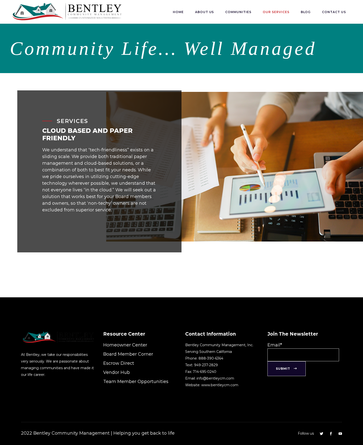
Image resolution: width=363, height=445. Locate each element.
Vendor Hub (116, 372)
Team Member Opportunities (135, 381)
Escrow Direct (118, 363)
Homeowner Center (125, 345)
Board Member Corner (128, 354)
